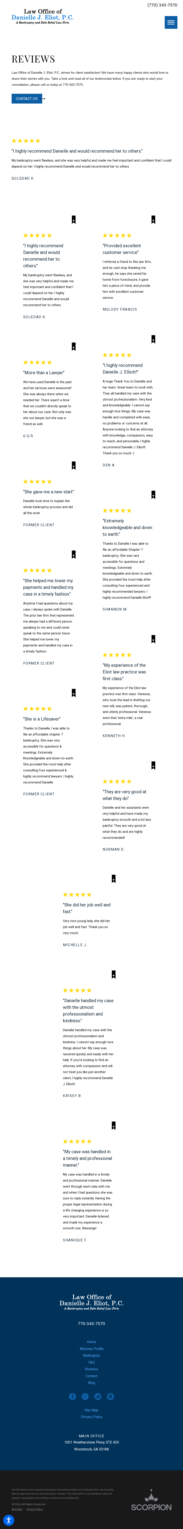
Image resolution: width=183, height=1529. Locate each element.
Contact (92, 1376)
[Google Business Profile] (110, 1396)
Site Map (91, 1410)
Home (91, 1342)
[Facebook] (72, 1396)
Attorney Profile (92, 1349)
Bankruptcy (91, 1355)
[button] (8, 1520)
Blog (91, 1383)
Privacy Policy (91, 1417)
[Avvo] (97, 1396)
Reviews (91, 1369)
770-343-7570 (91, 1323)
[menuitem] (91, 1342)
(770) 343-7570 (162, 5)
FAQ (91, 1362)
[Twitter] (85, 1396)
